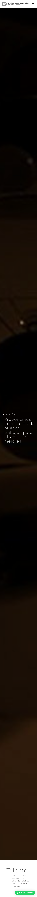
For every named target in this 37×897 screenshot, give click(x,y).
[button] (25, 893)
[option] (18, 434)
